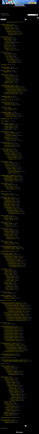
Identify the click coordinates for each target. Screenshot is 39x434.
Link (11, 103)
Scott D (24, 320)
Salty (10, 48)
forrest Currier (12, 326)
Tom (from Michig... (19, 89)
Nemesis (12, 81)
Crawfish (14, 201)
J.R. (10, 71)
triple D (18, 395)
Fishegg (11, 274)
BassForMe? (14, 116)
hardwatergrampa (24, 318)
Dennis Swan (16, 210)
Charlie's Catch (12, 42)
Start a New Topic (3, 19)
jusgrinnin (17, 351)
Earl (4, 363)
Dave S (12, 85)
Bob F (12, 68)
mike (4, 52)
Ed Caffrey (9, 300)
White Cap (12, 289)
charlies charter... (17, 391)
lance (11, 97)
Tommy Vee (7, 24)
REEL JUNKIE (12, 251)
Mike (12, 277)
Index (7, 13)
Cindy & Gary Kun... (11, 99)
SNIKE (16, 339)
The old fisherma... (13, 60)
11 (29, 19)
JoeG (15, 34)
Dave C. (24, 311)
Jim (11, 368)
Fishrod (11, 151)
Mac (17, 374)
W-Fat (10, 45)
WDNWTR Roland (11, 413)
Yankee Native (13, 154)
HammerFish (16, 330)
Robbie (7, 228)
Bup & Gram (16, 336)
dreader (9, 197)
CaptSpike (22, 315)
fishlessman (16, 92)
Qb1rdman (11, 379)
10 (27, 19)
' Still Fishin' (13, 382)
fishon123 (11, 127)
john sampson (8, 70)
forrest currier (7, 123)
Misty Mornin (11, 242)
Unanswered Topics (3, 14)
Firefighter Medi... (13, 175)
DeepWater (11, 82)
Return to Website (3, 13)
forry (9, 64)
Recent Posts (8, 14)
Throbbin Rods (11, 231)
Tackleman (13, 198)
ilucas (14, 254)
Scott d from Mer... (15, 385)
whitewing (14, 31)
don (5, 191)
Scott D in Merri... (11, 124)
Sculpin (8, 142)
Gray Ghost (11, 234)
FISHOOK (6, 215)
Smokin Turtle (14, 62)
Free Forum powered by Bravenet (19, 430)
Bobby (17, 247)
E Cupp (12, 113)
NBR (12, 237)
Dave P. (12, 138)
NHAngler (10, 253)
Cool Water (11, 25)
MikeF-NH (9, 53)
